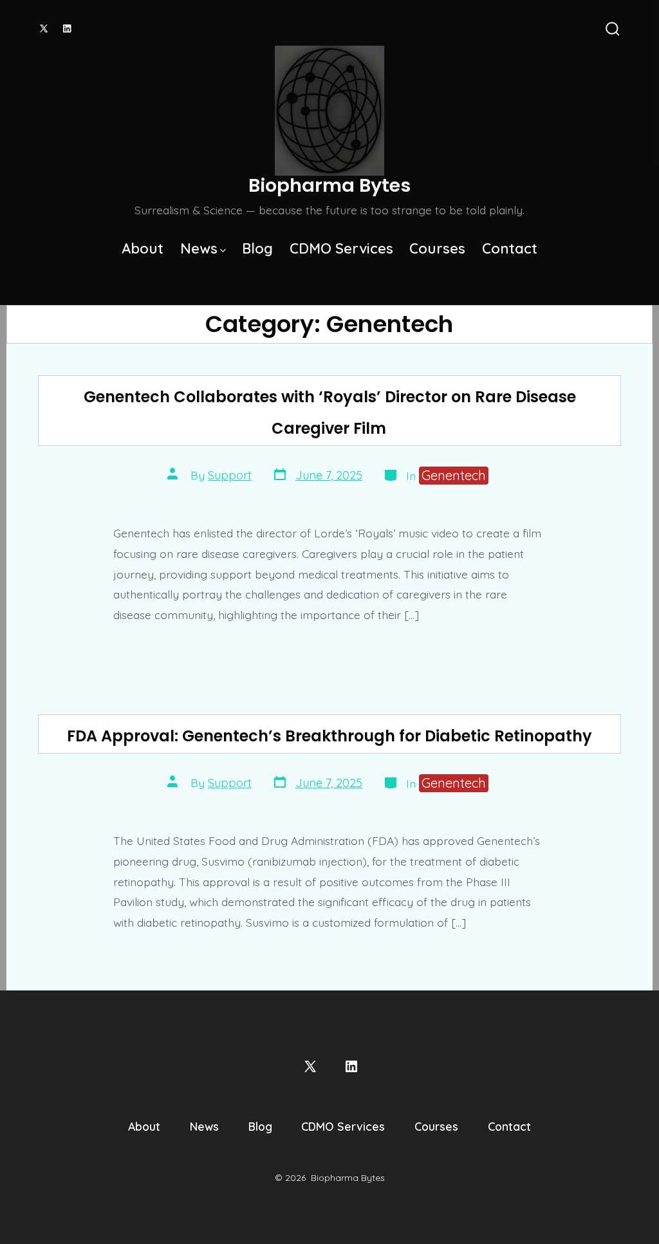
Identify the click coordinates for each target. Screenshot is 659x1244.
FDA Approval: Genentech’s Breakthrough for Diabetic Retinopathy (329, 736)
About (142, 248)
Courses (437, 248)
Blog (257, 248)
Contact (509, 248)
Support (230, 475)
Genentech (454, 475)
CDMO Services (341, 248)
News (199, 248)
